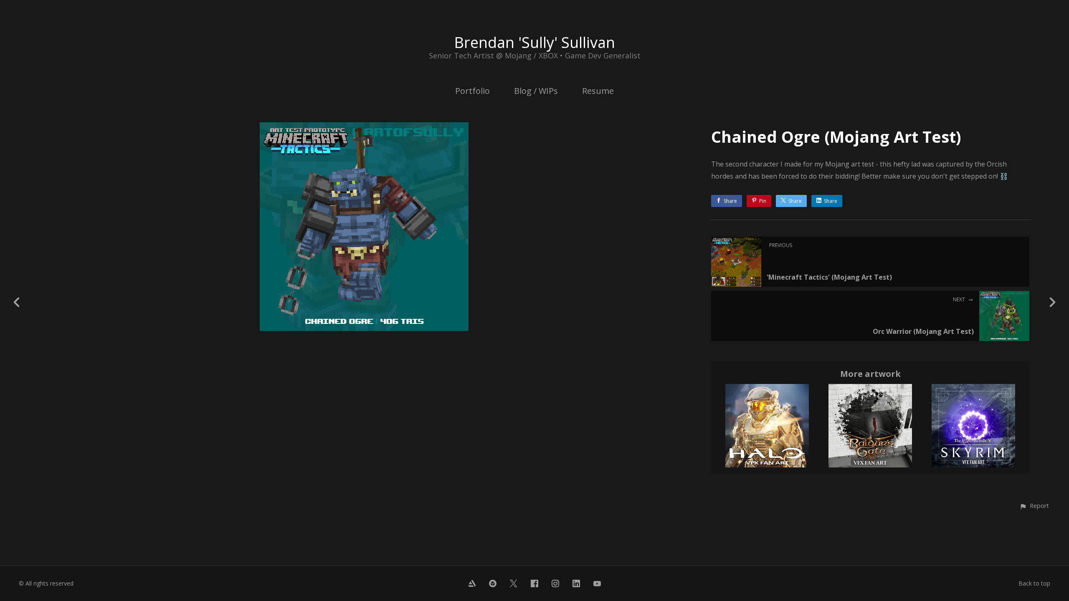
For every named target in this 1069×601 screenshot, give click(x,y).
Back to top (1034, 583)
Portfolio (472, 90)
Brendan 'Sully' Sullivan (534, 42)
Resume (598, 90)
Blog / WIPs (536, 90)
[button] (1034, 505)
